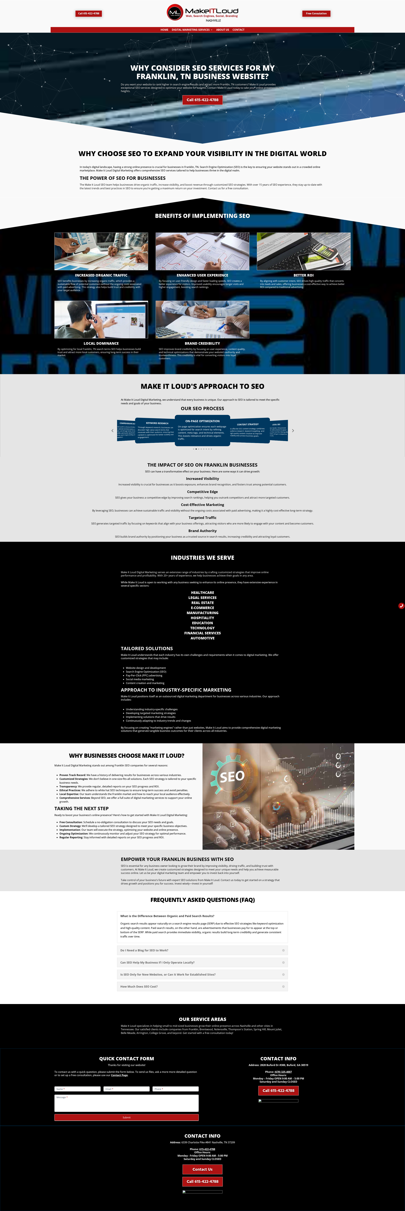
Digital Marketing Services (191, 30)
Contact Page (119, 1075)
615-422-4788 (207, 1149)
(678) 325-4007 (283, 1072)
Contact (238, 30)
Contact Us (202, 1169)
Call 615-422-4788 (88, 13)
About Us (222, 30)
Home (164, 30)
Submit (127, 1117)
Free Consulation (316, 13)
